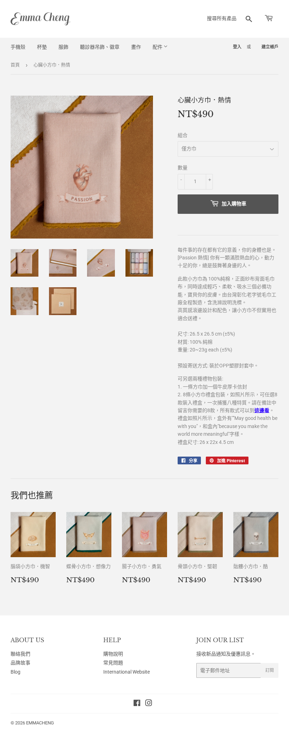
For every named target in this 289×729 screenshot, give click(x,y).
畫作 (136, 47)
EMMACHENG (40, 722)
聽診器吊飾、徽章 (99, 47)
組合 (182, 135)
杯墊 (42, 47)
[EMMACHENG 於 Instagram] (148, 704)
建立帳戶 (270, 46)
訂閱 (269, 670)
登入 (237, 46)
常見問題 (113, 662)
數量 (182, 167)
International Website (126, 672)
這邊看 (261, 410)
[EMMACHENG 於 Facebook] (137, 704)
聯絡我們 (20, 654)
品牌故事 (20, 662)
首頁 (15, 64)
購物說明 (113, 654)
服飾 (63, 47)
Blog (15, 672)
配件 (158, 47)
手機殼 (18, 47)
